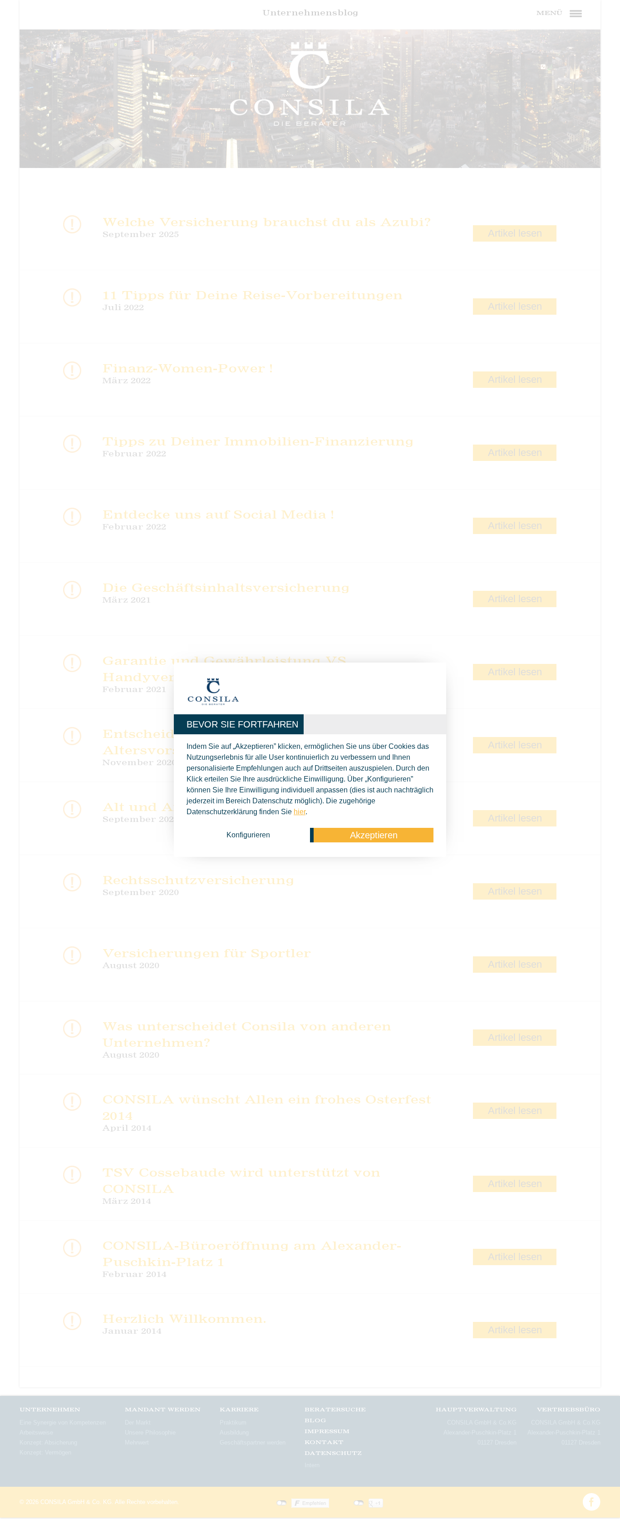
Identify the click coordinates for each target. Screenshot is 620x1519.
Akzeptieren (374, 835)
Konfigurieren (248, 835)
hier (299, 812)
